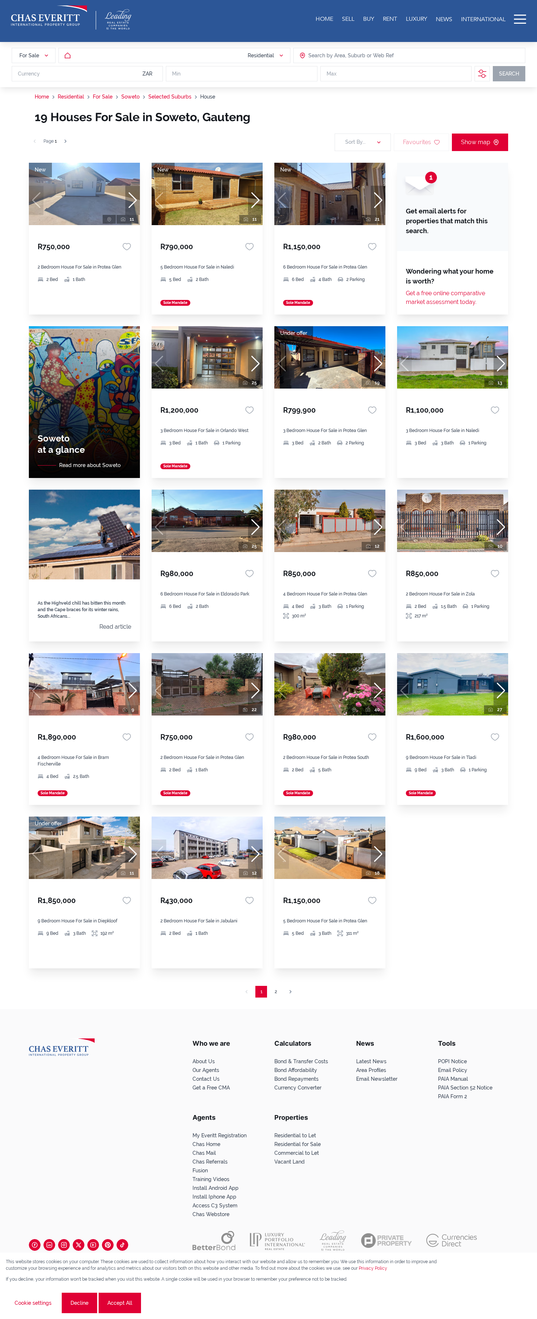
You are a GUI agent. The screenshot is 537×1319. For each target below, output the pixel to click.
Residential (71, 97)
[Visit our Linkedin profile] (49, 1245)
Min (176, 74)
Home (42, 97)
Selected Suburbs (169, 97)
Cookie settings (33, 1303)
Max (331, 74)
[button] (132, 200)
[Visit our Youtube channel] (93, 1245)
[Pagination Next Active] (65, 141)
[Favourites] (126, 246)
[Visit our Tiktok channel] (122, 1245)
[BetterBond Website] (214, 1240)
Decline (79, 1303)
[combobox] (336, 55)
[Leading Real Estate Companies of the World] (118, 19)
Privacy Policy (373, 1268)
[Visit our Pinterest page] (108, 1245)
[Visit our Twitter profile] (78, 1245)
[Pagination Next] (290, 992)
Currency (29, 74)
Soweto (130, 97)
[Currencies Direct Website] (451, 1240)
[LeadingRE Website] (333, 1240)
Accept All (119, 1303)
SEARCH (509, 74)
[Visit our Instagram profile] (64, 1245)
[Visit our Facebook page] (35, 1245)
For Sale (103, 97)
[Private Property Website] (386, 1240)
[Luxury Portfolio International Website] (277, 1240)
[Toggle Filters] (482, 73)
